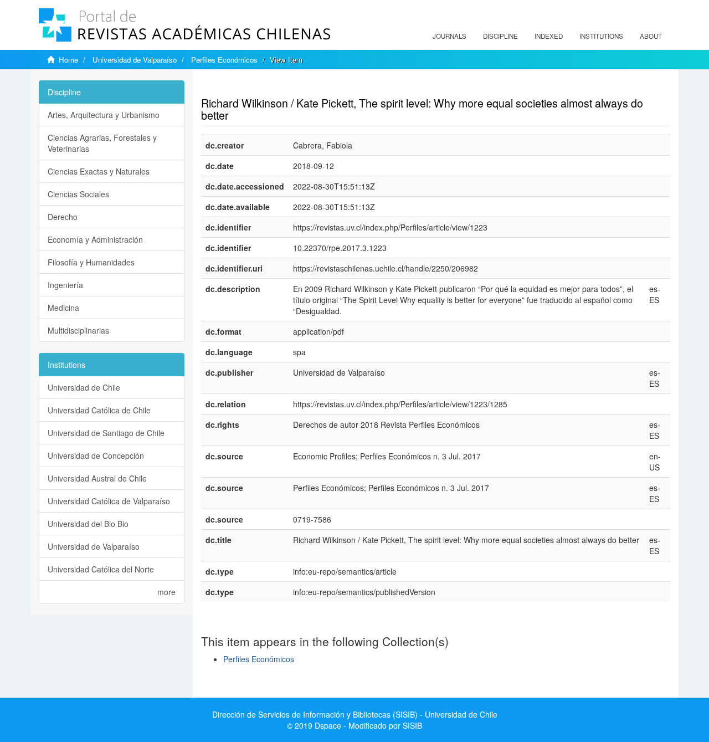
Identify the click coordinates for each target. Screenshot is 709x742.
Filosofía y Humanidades (91, 262)
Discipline (500, 36)
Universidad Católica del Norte (101, 569)
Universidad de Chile (84, 387)
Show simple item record (244, 85)
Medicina (63, 307)
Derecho (63, 216)
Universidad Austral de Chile (97, 478)
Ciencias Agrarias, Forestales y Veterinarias (102, 143)
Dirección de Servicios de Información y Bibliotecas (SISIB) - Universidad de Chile (354, 714)
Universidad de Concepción (96, 455)
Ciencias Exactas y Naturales (99, 171)
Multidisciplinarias (78, 330)
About (651, 36)
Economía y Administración (95, 239)
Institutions (601, 36)
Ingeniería (65, 284)
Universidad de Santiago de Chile (106, 432)
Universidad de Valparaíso (135, 59)
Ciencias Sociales (78, 193)
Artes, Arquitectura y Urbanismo (104, 114)
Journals (449, 36)
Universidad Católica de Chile (99, 410)
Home (68, 59)
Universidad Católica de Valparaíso (109, 500)
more (166, 591)
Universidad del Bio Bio (88, 523)
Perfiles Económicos (224, 59)
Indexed (549, 36)
